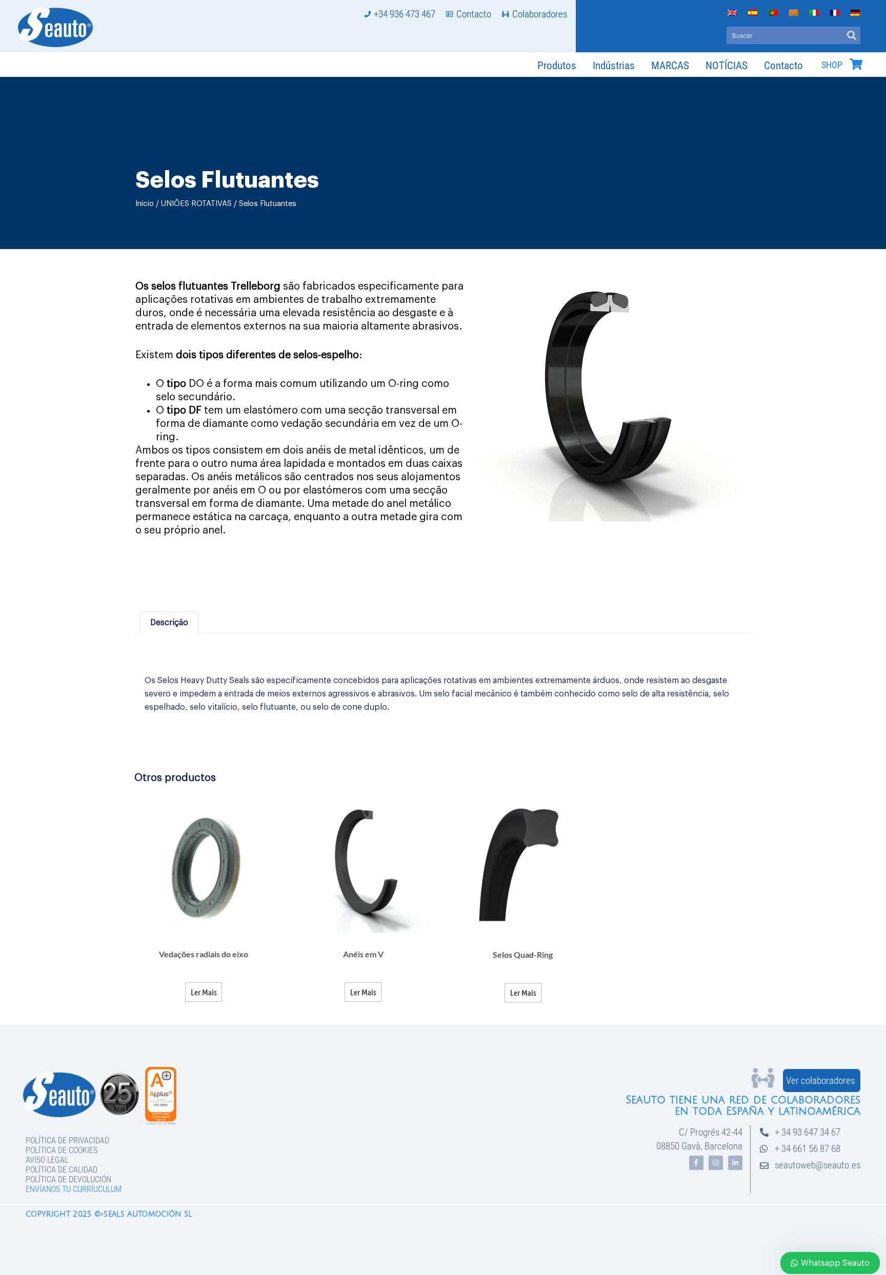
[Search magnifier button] (851, 35)
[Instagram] (716, 1163)
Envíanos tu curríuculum (74, 1189)
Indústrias (614, 65)
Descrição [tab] (169, 623)
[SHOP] (855, 64)
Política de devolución (68, 1179)
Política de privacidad (67, 1140)
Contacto (783, 65)
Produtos (556, 65)
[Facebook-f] (696, 1163)
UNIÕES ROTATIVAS (196, 204)
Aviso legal (47, 1160)
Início (144, 204)
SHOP (831, 65)
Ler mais (203, 992)
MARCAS (670, 65)
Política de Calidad (61, 1170)
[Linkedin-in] (735, 1163)
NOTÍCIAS (727, 65)
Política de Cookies (61, 1150)
